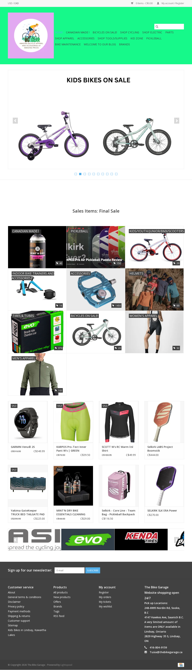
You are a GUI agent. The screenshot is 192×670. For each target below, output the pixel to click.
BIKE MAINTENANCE (68, 44)
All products (60, 592)
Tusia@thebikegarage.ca (166, 652)
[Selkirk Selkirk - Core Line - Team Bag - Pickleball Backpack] (119, 486)
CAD (16, 3)
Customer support (19, 620)
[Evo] (34, 539)
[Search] (157, 27)
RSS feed (58, 616)
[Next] (176, 121)
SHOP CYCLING (129, 32)
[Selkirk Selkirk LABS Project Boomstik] (164, 422)
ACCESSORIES (85, 38)
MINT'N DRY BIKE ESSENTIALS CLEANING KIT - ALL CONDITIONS (70, 512)
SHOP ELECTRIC (152, 32)
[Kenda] (87, 539)
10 (116, 174)
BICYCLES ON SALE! (105, 32)
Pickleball (154, 38)
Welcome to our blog (100, 44)
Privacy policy (16, 606)
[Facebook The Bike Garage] (174, 570)
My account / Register (172, 3)
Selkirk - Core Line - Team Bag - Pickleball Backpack (118, 512)
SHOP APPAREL (64, 38)
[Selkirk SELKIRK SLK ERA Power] (164, 486)
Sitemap (13, 625)
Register (104, 592)
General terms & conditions (24, 597)
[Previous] (15, 121)
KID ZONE (136, 38)
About (11, 592)
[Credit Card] (180, 664)
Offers (57, 602)
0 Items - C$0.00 (144, 3)
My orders (105, 597)
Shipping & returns (19, 616)
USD (10, 3)
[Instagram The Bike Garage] (181, 570)
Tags (56, 611)
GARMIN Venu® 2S (23, 447)
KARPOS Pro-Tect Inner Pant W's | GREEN (71, 448)
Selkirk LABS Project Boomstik (160, 448)
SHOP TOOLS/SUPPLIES (112, 38)
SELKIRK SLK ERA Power (162, 510)
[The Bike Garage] (31, 35)
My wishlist (105, 606)
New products (61, 597)
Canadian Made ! (77, 32)
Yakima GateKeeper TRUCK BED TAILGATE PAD (28, 512)
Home (59, 32)
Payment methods (19, 611)
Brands (124, 44)
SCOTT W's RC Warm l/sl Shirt (117, 448)
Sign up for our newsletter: (30, 570)
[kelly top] (96, 119)
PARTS (169, 32)
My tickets (105, 602)
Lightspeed (66, 664)
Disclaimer (14, 602)
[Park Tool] (141, 539)
